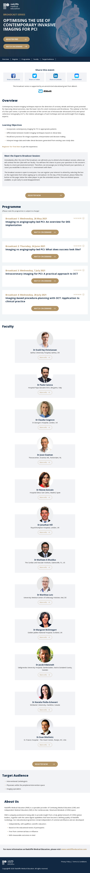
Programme (26, 59)
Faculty (36, 59)
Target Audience (48, 59)
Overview (5, 59)
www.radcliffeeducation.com (74, 849)
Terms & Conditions (79, 862)
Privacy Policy (66, 862)
